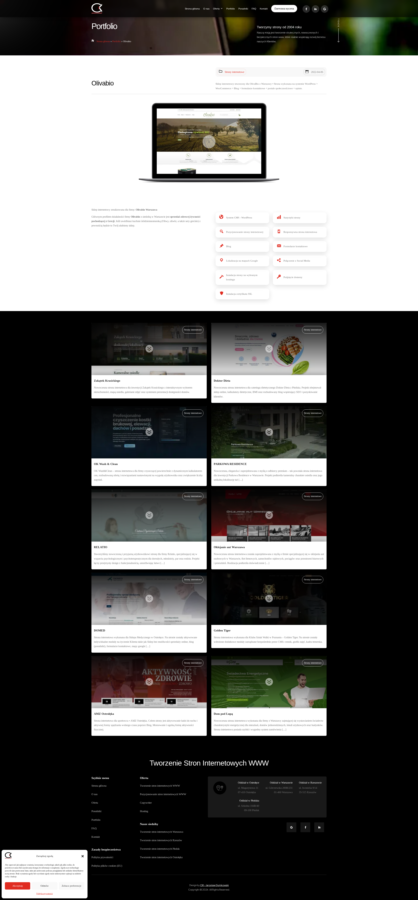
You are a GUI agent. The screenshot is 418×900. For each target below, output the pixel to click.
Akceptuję (17, 885)
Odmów (44, 885)
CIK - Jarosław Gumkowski (214, 885)
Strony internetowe (234, 72)
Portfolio (116, 41)
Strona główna (103, 41)
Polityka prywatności (44, 893)
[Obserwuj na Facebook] (305, 827)
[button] (82, 856)
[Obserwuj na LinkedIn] (319, 827)
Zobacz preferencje (71, 885)
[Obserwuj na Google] (291, 827)
